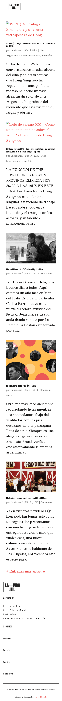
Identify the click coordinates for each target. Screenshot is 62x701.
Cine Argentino (12, 606)
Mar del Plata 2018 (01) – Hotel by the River (25, 269)
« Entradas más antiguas (26, 571)
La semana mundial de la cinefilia (24, 618)
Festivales (46, 55)
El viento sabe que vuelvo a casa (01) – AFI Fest (26, 498)
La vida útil (17, 50)
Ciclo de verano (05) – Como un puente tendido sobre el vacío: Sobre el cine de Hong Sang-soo (30, 150)
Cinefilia (27, 161)
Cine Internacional (29, 55)
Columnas (46, 502)
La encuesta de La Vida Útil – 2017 (21, 386)
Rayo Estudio (41, 696)
